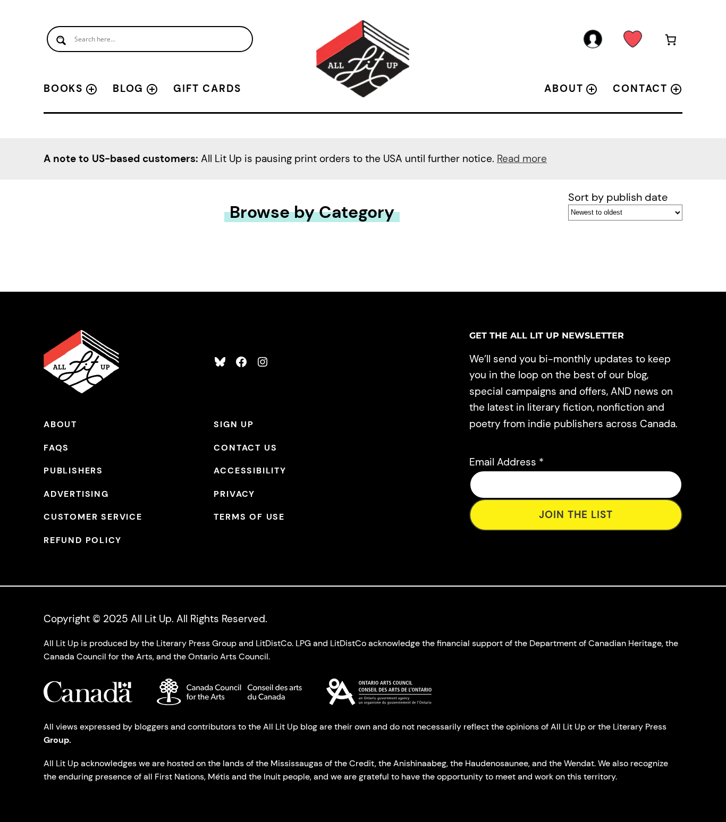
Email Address (506, 462)
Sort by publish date (618, 197)
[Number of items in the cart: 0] (671, 42)
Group (56, 739)
